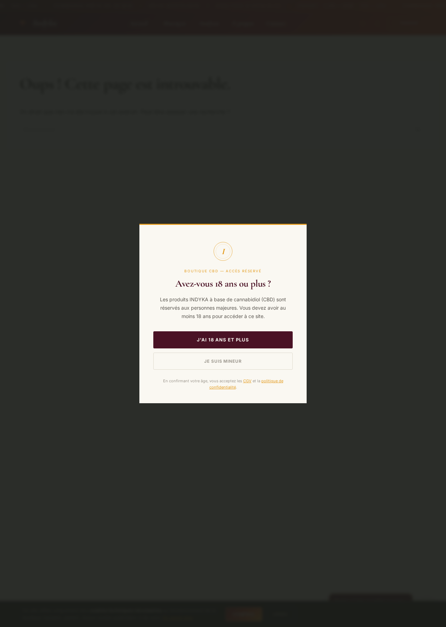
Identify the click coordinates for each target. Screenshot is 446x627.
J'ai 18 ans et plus (223, 339)
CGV (247, 380)
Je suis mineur (223, 361)
